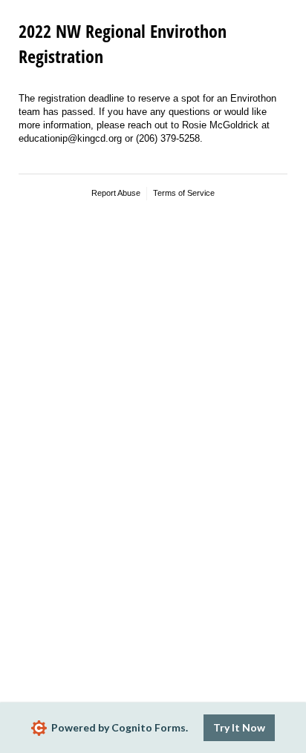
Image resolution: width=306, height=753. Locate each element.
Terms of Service (184, 192)
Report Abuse (115, 192)
